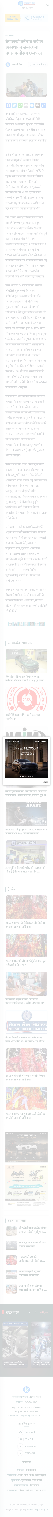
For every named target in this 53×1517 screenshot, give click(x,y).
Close (45, 782)
